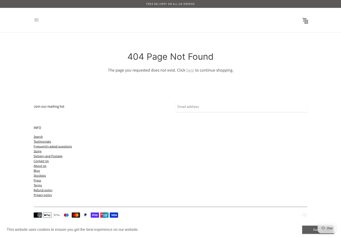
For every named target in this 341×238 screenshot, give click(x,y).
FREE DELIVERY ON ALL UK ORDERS (170, 4)
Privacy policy (43, 195)
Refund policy (43, 190)
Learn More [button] (149, 230)
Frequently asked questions (53, 146)
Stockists (40, 175)
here (190, 70)
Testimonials (42, 141)
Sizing (38, 151)
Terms (38, 185)
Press (37, 180)
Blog (37, 171)
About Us (40, 166)
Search (38, 137)
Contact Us (41, 161)
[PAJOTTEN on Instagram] (304, 214)
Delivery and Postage (48, 156)
